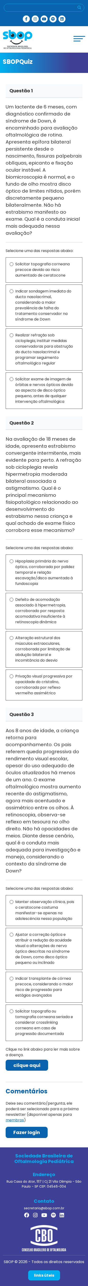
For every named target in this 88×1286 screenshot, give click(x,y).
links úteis (44, 1275)
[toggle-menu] (79, 38)
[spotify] (53, 18)
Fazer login (26, 1132)
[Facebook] (26, 18)
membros (15, 1120)
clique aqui (26, 1065)
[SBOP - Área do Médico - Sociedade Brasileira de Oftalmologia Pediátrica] (17, 39)
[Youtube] (44, 18)
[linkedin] (61, 18)
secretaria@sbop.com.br (44, 1208)
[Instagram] (35, 18)
